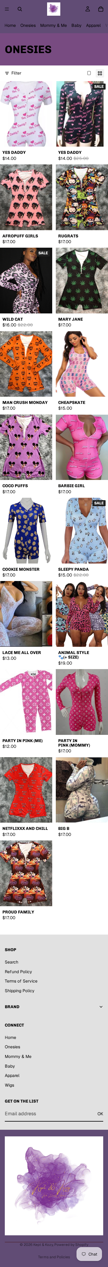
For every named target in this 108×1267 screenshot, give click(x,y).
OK (100, 1113)
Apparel (93, 25)
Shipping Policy (19, 990)
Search (11, 962)
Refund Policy (18, 971)
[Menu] (7, 9)
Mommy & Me (53, 25)
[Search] (19, 9)
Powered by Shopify (71, 1244)
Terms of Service (21, 981)
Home (10, 25)
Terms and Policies (54, 1257)
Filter (16, 73)
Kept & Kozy (43, 1244)
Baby (76, 25)
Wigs (9, 1085)
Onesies (28, 25)
